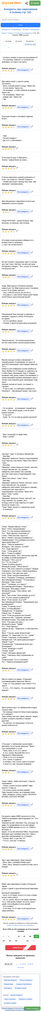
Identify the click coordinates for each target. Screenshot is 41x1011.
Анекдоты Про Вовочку (23, 984)
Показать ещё (30, 44)
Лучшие (26, 29)
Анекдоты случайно (25, 999)
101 (36, 936)
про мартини (30, 41)
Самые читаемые (10, 999)
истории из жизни (20, 988)
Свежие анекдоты (32, 1008)
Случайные (34, 29)
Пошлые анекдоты (26, 980)
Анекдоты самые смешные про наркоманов (20, 925)
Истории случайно (10, 1003)
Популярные (16, 29)
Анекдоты (6, 29)
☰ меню (35, 3)
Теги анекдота (23, 70)
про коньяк (18, 41)
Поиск (21, 25)
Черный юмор (8, 984)
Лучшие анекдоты (16, 995)
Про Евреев (8, 988)
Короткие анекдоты (10, 980)
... (13, 936)
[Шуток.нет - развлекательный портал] (11, 5)
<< (3, 936)
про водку (8, 41)
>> (33, 941)
